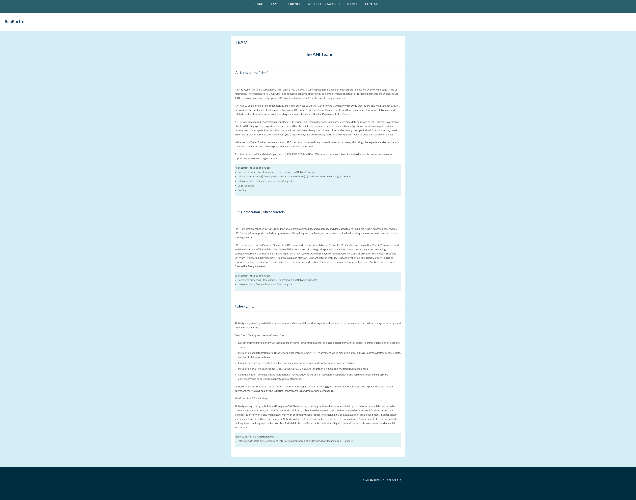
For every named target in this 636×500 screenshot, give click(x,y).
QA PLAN (353, 4)
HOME (259, 4)
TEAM (273, 4)
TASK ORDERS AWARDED (324, 4)
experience (292, 4)
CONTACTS (373, 4)
